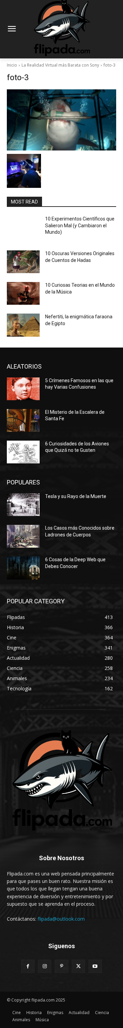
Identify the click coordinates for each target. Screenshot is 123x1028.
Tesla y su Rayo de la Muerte (75, 496)
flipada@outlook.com (61, 919)
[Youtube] (95, 966)
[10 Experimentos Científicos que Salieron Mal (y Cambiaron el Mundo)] (23, 227)
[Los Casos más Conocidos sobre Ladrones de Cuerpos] (23, 536)
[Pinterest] (61, 966)
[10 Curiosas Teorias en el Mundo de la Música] (23, 293)
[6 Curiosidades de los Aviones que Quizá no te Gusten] (23, 452)
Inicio (12, 65)
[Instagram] (44, 966)
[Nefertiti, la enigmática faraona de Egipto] (23, 325)
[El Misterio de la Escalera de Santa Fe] (23, 420)
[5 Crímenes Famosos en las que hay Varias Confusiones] (23, 388)
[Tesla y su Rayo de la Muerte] (23, 504)
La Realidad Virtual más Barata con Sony (60, 65)
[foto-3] (61, 119)
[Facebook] (28, 966)
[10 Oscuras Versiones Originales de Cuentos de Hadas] (23, 261)
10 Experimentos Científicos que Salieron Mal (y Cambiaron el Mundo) (79, 225)
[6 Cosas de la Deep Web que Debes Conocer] (23, 567)
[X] (78, 966)
